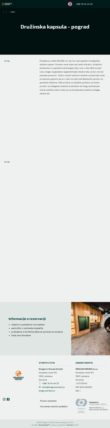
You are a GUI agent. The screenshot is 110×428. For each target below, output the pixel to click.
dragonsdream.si (47, 390)
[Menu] (106, 4)
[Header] (8, 4)
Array (7, 60)
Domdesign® (44, 425)
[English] (70, 4)
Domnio (70, 425)
